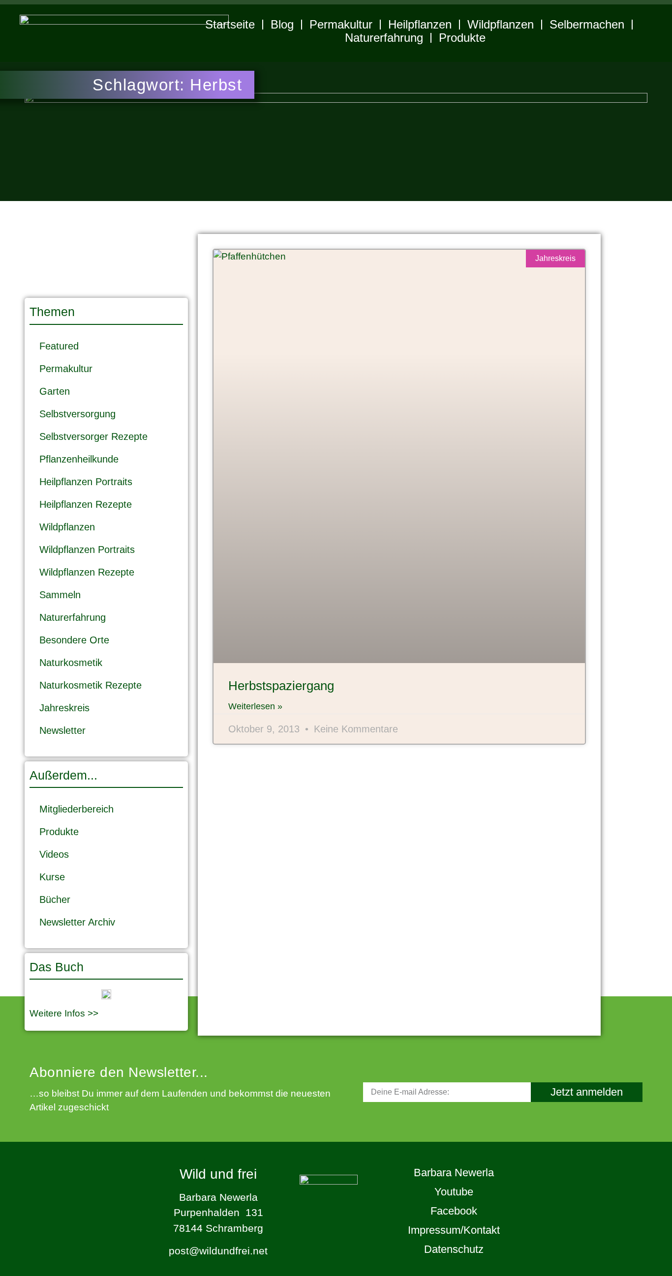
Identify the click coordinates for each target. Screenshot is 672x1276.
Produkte (462, 37)
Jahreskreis (64, 707)
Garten (54, 391)
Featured (59, 346)
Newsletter (62, 730)
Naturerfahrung (384, 37)
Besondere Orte (74, 640)
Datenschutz (454, 1249)
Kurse (52, 876)
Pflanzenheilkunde (79, 459)
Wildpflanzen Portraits (87, 549)
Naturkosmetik (70, 662)
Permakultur (340, 24)
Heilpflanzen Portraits (85, 481)
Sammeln (60, 594)
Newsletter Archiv (77, 922)
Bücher (54, 899)
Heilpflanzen (420, 24)
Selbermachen (587, 24)
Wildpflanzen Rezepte (86, 572)
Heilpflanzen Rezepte (85, 504)
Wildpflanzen (500, 24)
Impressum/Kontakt (454, 1230)
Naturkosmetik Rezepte (90, 685)
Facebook (453, 1211)
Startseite (230, 24)
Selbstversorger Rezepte (93, 436)
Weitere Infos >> (64, 1013)
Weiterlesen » (255, 706)
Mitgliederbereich (76, 809)
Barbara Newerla (454, 1172)
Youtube (453, 1192)
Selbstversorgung (77, 413)
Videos (54, 854)
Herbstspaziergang (281, 685)
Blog (282, 24)
